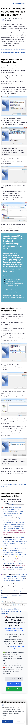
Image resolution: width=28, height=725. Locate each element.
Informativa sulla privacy (15, 718)
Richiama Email (19, 537)
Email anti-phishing (16, 567)
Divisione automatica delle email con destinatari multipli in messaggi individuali (15, 532)
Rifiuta (19, 721)
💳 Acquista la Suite (14, 687)
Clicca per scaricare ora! (16, 504)
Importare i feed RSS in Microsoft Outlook (13, 52)
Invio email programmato (11, 522)
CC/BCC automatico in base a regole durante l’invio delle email (13, 524)
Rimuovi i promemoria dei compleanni (13, 580)
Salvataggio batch (15, 548)
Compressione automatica (18, 554)
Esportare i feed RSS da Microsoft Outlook (13, 49)
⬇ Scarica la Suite (14, 682)
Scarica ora (14, 609)
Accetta (7, 721)
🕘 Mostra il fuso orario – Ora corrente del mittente (14, 570)
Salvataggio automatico (10, 552)
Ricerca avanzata (14, 543)
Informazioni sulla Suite (14, 677)
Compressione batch (13, 550)
